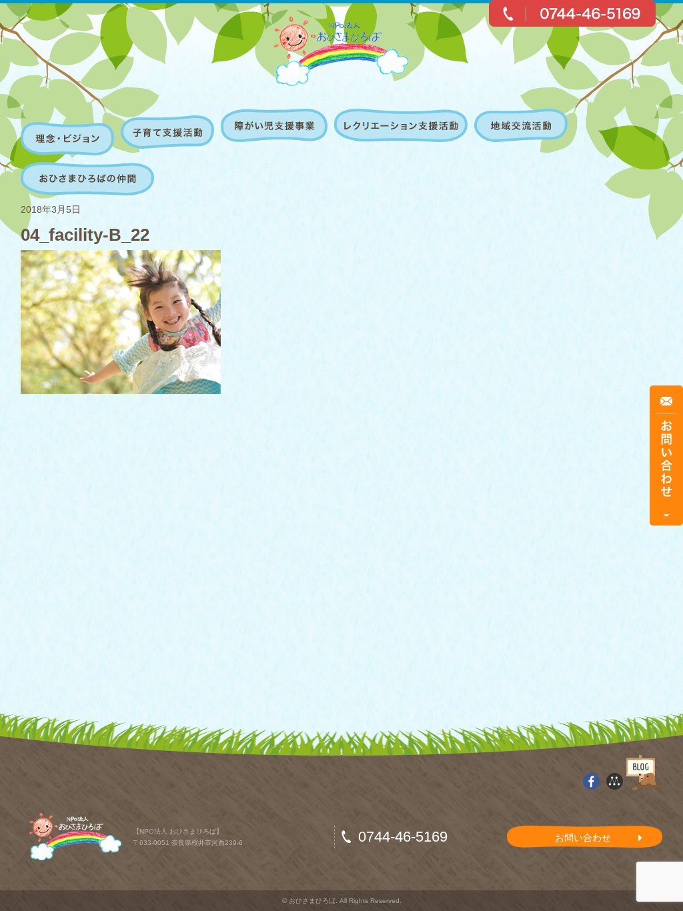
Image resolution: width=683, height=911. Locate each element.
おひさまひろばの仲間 (86, 178)
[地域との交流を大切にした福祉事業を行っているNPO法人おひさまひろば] (342, 51)
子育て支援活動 (169, 132)
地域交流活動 (522, 132)
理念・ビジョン (69, 132)
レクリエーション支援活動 (402, 132)
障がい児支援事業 (276, 132)
